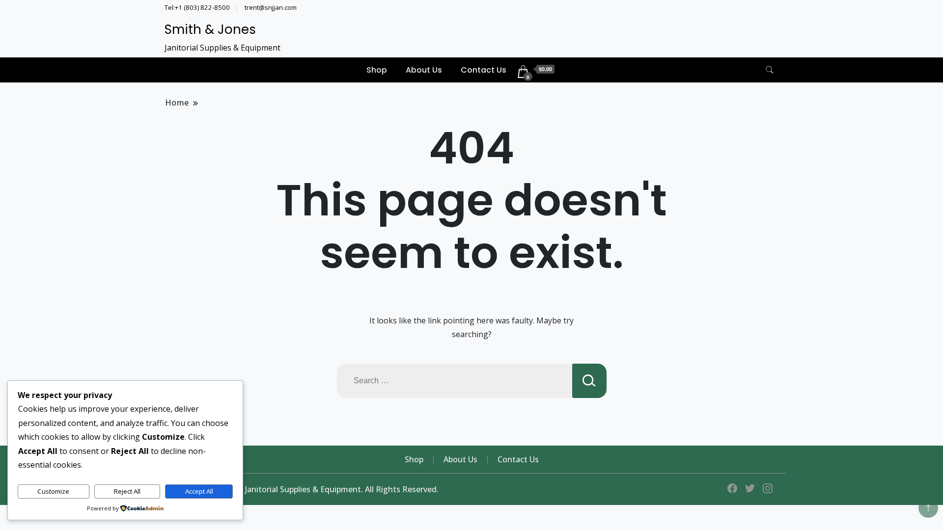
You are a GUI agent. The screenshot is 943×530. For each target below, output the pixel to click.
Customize (53, 491)
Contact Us (483, 70)
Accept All (199, 491)
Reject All (127, 491)
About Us (424, 70)
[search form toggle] (769, 70)
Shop (376, 70)
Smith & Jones (210, 29)
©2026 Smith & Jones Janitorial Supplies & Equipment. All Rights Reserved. (302, 489)
